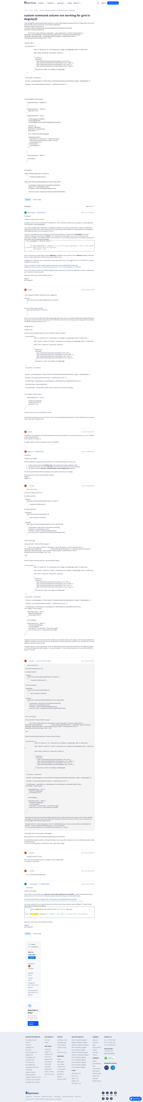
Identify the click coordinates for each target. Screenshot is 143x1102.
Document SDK (30, 1060)
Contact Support (31, 1023)
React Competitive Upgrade (79, 1047)
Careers (95, 1050)
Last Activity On (33, 990)
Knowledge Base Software (33, 1082)
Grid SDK (28, 1042)
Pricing (70, 3)
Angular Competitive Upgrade (79, 1042)
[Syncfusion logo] (30, 2)
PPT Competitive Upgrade (78, 1067)
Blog (94, 1045)
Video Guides (96, 1071)
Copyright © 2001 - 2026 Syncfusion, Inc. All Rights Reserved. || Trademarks (44, 1099)
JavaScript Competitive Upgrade (80, 1045)
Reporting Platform (31, 1074)
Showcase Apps (97, 1073)
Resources (60, 3)
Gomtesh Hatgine (46, 661)
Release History (97, 1081)
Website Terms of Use (47, 1096)
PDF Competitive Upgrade (79, 1060)
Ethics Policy (78, 1096)
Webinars (59, 1076)
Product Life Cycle (62, 1052)
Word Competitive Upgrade (79, 1062)
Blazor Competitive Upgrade (79, 1040)
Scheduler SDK (29, 1047)
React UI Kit (75, 1076)
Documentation (97, 1063)
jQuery (36, 10)
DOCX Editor (48, 1064)
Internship (95, 1052)
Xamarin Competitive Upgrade (80, 1052)
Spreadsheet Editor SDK (32, 1067)
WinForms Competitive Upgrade (80, 1055)
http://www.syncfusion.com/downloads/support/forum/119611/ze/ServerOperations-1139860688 (55, 267)
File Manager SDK (30, 1057)
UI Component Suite (31, 1040)
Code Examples (61, 1069)
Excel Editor (48, 1066)
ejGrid (29, 980)
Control (30, 978)
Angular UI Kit (75, 1081)
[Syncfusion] (32, 1092)
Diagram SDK (29, 1055)
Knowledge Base (61, 1042)
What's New (96, 1076)
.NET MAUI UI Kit (76, 1073)
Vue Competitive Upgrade (78, 1050)
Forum (31, 10)
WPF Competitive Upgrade (79, 1057)
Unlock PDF (48, 1049)
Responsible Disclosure (67, 1096)
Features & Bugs (61, 1047)
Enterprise (50, 3)
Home (26, 10)
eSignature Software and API (33, 1077)
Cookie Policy (37, 1096)
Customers (95, 1042)
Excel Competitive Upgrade (79, 1065)
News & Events (97, 1047)
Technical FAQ (61, 1066)
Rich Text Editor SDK (31, 1052)
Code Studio (29, 1070)
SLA (58, 1050)
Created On (31, 983)
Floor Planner (48, 1061)
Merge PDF (48, 1052)
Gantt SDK (28, 1050)
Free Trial (47, 1040)
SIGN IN (28, 199)
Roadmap (95, 1078)
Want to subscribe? (31, 953)
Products (41, 3)
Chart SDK (28, 1045)
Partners (95, 1055)
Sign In (104, 3)
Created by (31, 963)
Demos (95, 1061)
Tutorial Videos (97, 1068)
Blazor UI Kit (75, 1078)
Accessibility (60, 1071)
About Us (76, 3)
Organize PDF (48, 1059)
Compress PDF (49, 1054)
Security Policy (57, 1096)
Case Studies (60, 1064)
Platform (30, 973)
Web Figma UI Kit (76, 1083)
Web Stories (60, 1074)
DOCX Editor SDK (30, 1065)
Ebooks (59, 1059)
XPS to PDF (48, 1057)
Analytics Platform (30, 1072)
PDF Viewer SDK (30, 1062)
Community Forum (62, 1040)
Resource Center (61, 1079)
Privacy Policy (29, 1096)
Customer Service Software (33, 1079)
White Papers (60, 1061)
